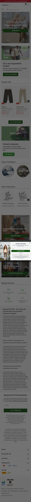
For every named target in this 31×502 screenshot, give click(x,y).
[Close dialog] (30, 242)
